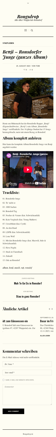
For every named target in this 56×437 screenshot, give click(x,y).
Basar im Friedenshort (16, 321)
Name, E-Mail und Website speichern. (19, 380)
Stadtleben (8, 43)
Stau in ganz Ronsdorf (28, 296)
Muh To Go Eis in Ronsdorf (28, 283)
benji (11, 267)
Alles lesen (8, 335)
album (5, 267)
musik (17, 267)
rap (22, 267)
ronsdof (28, 267)
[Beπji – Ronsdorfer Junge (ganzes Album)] (28, 97)
